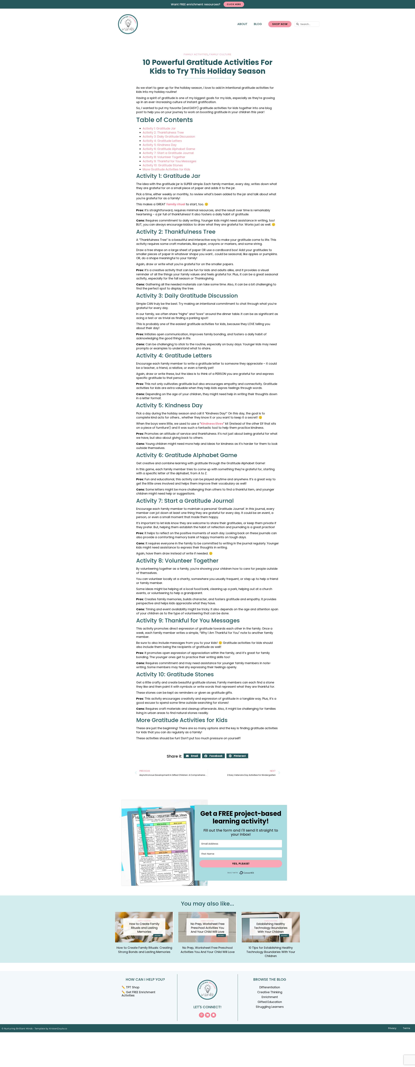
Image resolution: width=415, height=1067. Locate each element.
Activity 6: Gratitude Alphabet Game (169, 149)
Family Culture (220, 54)
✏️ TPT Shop (130, 987)
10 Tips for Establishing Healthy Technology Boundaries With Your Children (270, 952)
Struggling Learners (270, 1007)
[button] (192, 756)
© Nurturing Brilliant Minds (17, 1028)
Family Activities (196, 54)
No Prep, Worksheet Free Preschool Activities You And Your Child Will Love (208, 950)
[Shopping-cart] (207, 1015)
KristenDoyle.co (58, 1028)
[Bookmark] (213, 1015)
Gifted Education (270, 1002)
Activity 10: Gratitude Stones (163, 165)
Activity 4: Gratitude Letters (162, 141)
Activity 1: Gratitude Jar (159, 128)
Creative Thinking (269, 992)
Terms (406, 1028)
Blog (258, 24)
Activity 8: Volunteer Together (164, 157)
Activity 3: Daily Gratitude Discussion (169, 137)
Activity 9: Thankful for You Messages (169, 161)
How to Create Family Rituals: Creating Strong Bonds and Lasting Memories (144, 950)
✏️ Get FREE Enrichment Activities (138, 993)
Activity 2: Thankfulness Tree (163, 132)
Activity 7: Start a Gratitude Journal (168, 153)
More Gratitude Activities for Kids (166, 169)
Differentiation (269, 987)
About (242, 24)
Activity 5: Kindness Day (160, 145)
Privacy (392, 1028)
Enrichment (270, 997)
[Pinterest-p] (201, 1015)
